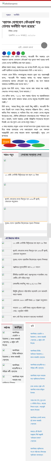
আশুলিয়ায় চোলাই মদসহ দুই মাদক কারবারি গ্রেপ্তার (37, 420)
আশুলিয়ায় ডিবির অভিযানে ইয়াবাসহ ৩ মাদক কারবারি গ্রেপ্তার (12, 355)
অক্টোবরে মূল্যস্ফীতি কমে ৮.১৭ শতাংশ (26, 267)
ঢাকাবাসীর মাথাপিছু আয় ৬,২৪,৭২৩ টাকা (27, 283)
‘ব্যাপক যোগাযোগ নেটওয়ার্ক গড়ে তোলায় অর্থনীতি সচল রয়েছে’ (21, 24)
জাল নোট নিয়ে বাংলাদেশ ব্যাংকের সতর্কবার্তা (28, 317)
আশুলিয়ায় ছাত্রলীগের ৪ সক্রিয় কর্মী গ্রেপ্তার (12, 368)
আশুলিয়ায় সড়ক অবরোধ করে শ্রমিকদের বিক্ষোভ (12, 379)
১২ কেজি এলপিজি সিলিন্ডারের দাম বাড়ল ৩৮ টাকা (22, 175)
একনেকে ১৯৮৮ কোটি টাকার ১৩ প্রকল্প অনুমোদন (30, 300)
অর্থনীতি (16, 15)
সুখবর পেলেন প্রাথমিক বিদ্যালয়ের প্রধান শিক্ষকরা (22, 223)
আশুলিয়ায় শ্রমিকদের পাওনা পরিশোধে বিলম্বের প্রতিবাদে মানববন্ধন (38, 452)
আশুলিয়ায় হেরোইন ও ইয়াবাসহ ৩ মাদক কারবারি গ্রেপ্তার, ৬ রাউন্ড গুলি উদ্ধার (11, 338)
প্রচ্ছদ (8, 15)
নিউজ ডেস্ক (12, 31)
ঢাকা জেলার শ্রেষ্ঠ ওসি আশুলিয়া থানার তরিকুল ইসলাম (37, 389)
